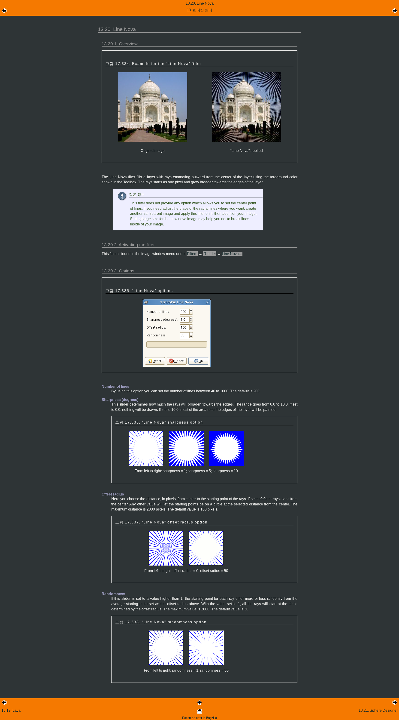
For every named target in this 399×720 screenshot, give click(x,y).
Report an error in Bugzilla (199, 718)
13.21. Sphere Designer (378, 710)
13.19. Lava (11, 710)
